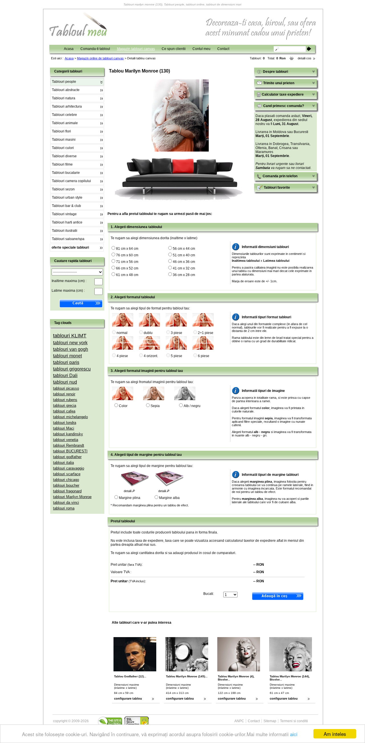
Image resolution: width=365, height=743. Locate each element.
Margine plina (129, 498)
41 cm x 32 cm (184, 268)
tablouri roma (63, 508)
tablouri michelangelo (70, 417)
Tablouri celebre (64, 115)
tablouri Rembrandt (68, 445)
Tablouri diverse (64, 156)
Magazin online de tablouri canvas (100, 58)
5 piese (176, 356)
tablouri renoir (64, 394)
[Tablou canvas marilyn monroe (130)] (180, 150)
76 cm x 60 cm (127, 255)
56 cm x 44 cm (184, 249)
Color (123, 406)
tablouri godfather (67, 457)
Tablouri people (64, 82)
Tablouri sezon (63, 189)
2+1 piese (205, 333)
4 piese (122, 356)
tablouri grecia (64, 405)
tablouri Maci (63, 428)
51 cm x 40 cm (184, 255)
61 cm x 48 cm (127, 275)
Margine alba (169, 498)
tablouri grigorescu (72, 369)
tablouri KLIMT (69, 336)
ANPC (239, 721)
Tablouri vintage (64, 214)
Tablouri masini (64, 140)
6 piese (203, 356)
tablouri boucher (66, 485)
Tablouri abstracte (66, 90)
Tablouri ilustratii (64, 231)
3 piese (176, 333)
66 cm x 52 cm (127, 268)
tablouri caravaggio (68, 468)
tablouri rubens (65, 400)
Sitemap (269, 721)
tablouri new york (70, 342)
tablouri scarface (66, 474)
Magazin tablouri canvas (136, 49)
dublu (148, 333)
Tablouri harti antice (67, 222)
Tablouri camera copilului (71, 181)
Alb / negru (192, 406)
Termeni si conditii (294, 721)
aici (293, 734)
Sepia (155, 406)
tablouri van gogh (70, 349)
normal (122, 333)
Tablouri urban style (67, 198)
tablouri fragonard (67, 491)
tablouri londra (64, 422)
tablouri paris (66, 362)
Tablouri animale (65, 123)
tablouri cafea (64, 411)
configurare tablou (128, 698)
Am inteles (335, 733)
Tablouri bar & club (66, 206)
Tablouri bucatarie (66, 173)
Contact (223, 49)
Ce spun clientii (174, 49)
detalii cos (304, 58)
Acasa (69, 49)
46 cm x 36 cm (184, 262)
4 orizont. (151, 356)
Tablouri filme (62, 164)
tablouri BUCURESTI (70, 451)
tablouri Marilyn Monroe (72, 497)
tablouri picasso (66, 388)
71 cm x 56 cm (127, 262)
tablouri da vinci (66, 502)
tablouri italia (63, 462)
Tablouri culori (63, 148)
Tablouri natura (63, 98)
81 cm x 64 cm (127, 249)
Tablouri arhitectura (67, 106)
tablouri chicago (66, 480)
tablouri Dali (65, 375)
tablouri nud (65, 382)
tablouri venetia (65, 440)
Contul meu (201, 49)
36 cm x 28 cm (184, 275)
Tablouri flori (61, 131)
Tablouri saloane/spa (68, 239)
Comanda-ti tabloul (95, 49)
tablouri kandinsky (68, 434)
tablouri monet (67, 355)
